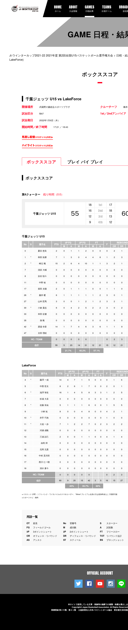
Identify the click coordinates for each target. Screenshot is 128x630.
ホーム (58, 8)
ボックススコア (41, 162)
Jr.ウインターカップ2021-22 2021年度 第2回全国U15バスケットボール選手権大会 (61, 55)
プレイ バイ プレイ (85, 162)
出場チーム (107, 8)
